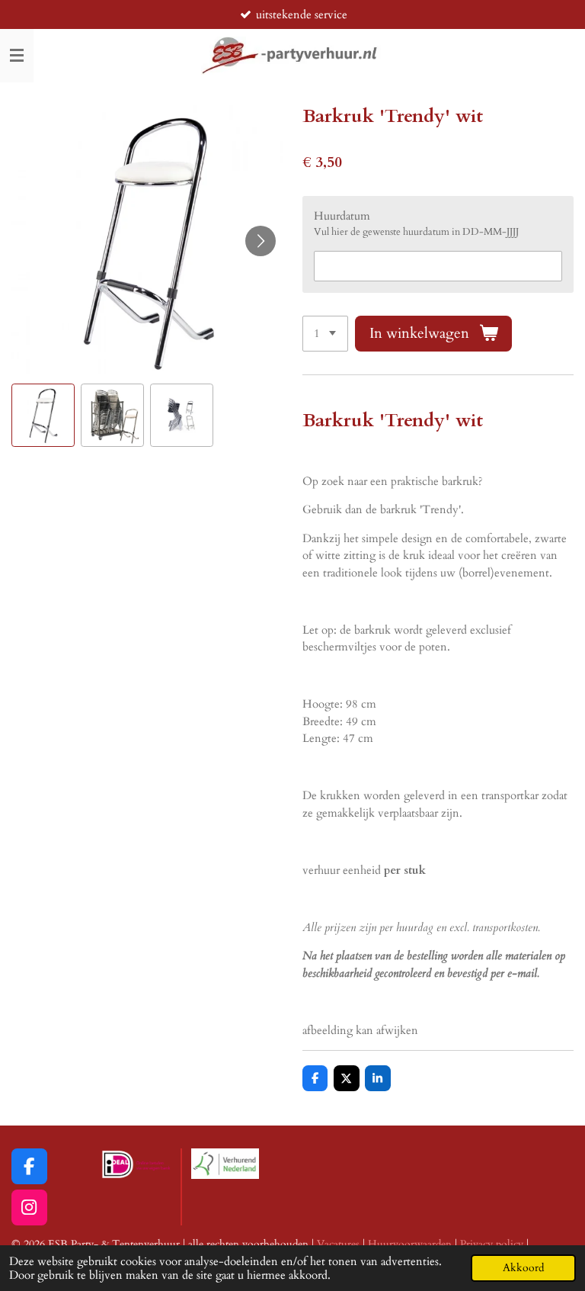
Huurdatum (342, 215)
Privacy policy (491, 1244)
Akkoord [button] (523, 1268)
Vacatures (338, 1244)
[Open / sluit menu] (17, 55)
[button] (43, 415)
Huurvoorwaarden (410, 1244)
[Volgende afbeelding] (260, 241)
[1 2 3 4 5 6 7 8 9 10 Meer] (325, 334)
